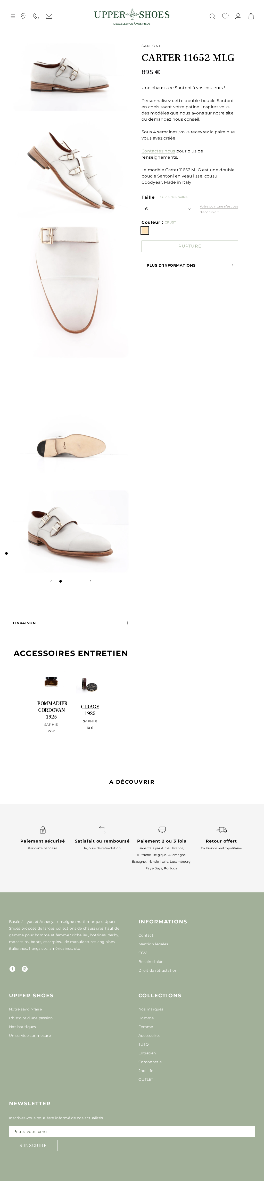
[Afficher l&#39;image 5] (81, 581)
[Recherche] (212, 16)
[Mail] (49, 16)
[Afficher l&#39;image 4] (76, 581)
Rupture (190, 246)
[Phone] (36, 16)
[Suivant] (91, 581)
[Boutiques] (23, 16)
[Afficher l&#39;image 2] (65, 581)
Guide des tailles (174, 197)
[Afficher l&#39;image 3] (71, 581)
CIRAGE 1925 (90, 710)
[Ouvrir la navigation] (13, 16)
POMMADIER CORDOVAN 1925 (52, 710)
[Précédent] (51, 581)
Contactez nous (158, 151)
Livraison (24, 623)
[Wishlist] (225, 16)
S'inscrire (33, 1145)
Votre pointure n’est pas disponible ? (219, 209)
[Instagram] (25, 969)
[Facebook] (12, 969)
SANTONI (151, 46)
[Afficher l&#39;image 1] (60, 581)
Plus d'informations (171, 265)
